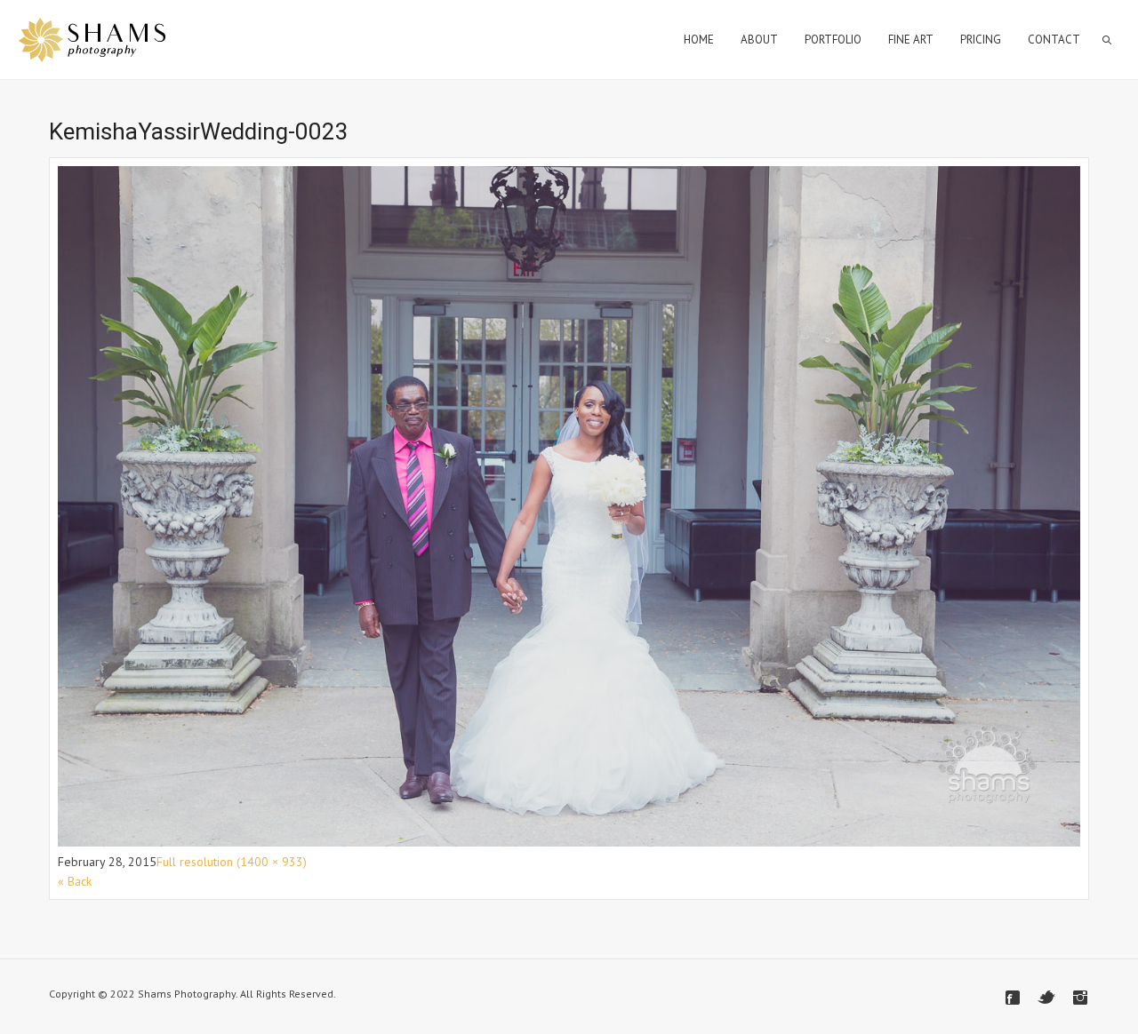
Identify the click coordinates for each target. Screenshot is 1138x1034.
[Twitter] (1046, 997)
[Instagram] (1080, 997)
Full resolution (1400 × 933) (231, 862)
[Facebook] (1013, 997)
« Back (75, 881)
